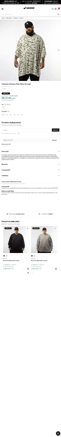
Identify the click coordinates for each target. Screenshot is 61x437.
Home (3, 18)
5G (10, 114)
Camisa (21, 18)
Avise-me (55, 130)
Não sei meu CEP (6, 144)
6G (22, 114)
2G (18, 114)
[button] (58, 50)
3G (3, 114)
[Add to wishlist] (27, 228)
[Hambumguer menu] (2, 9)
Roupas (16, 18)
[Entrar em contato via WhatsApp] (58, 433)
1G (14, 114)
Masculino (9, 18)
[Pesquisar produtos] (58, 14)
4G (7, 114)
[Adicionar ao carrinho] (28, 269)
